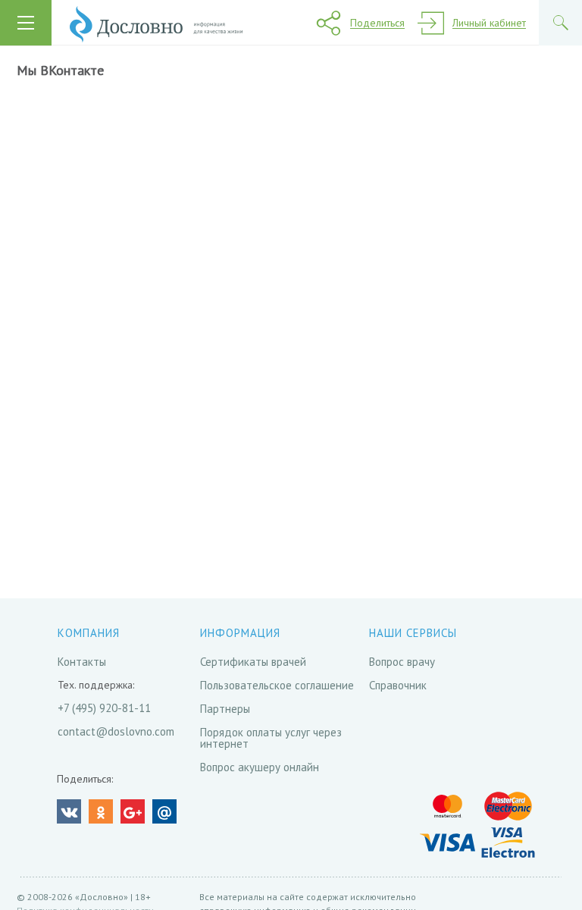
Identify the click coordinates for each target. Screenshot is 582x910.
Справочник (398, 685)
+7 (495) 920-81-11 (104, 708)
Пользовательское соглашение (277, 685)
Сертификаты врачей (253, 661)
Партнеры (225, 708)
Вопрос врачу (402, 661)
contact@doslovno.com (116, 731)
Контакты (82, 661)
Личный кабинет (489, 23)
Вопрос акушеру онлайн (259, 767)
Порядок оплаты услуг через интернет (271, 738)
